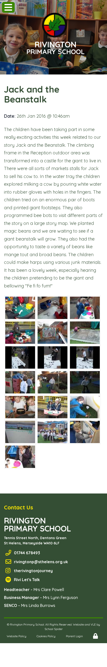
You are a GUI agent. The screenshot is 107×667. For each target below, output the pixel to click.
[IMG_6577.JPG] (52, 407)
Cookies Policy (46, 636)
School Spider (54, 629)
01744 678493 (27, 552)
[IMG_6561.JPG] (85, 382)
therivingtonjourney (33, 570)
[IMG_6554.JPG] (20, 382)
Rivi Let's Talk (27, 579)
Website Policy (16, 636)
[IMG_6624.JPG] (52, 432)
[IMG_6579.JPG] (85, 407)
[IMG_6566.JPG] (85, 432)
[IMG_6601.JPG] (20, 457)
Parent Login (74, 636)
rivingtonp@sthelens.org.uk (41, 561)
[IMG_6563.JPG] (20, 407)
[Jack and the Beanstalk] (20, 308)
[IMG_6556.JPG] (52, 382)
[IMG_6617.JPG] (20, 432)
